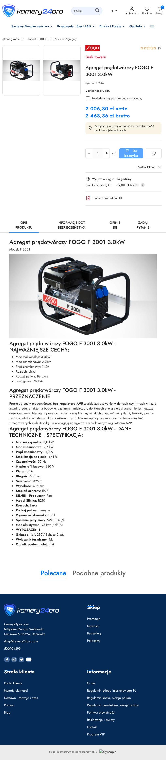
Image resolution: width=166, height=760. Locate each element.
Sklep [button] (93, 607)
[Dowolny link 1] (29, 659)
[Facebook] (7, 659)
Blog (7, 712)
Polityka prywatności (101, 712)
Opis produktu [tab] (23, 225)
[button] (32, 26)
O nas (91, 683)
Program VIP (96, 734)
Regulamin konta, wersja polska (109, 698)
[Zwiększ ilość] (106, 153)
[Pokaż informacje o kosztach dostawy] (142, 185)
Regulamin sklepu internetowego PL (111, 690)
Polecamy (93, 640)
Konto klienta (13, 683)
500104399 (12, 648)
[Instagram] (14, 659)
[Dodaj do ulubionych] (154, 153)
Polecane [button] (53, 573)
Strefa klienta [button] (19, 671)
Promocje (93, 618)
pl (112, 11)
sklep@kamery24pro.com (21, 641)
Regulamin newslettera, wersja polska (113, 705)
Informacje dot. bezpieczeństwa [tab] (72, 225)
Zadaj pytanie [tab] (143, 225)
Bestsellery (94, 633)
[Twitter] (21, 659)
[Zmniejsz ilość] (89, 153)
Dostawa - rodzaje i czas (21, 698)
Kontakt (92, 727)
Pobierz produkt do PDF (108, 198)
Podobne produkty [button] (99, 573)
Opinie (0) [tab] (115, 225)
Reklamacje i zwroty (101, 719)
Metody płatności (16, 690)
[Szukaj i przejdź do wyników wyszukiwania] (97, 11)
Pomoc (9, 705)
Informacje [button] (99, 671)
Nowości (93, 626)
